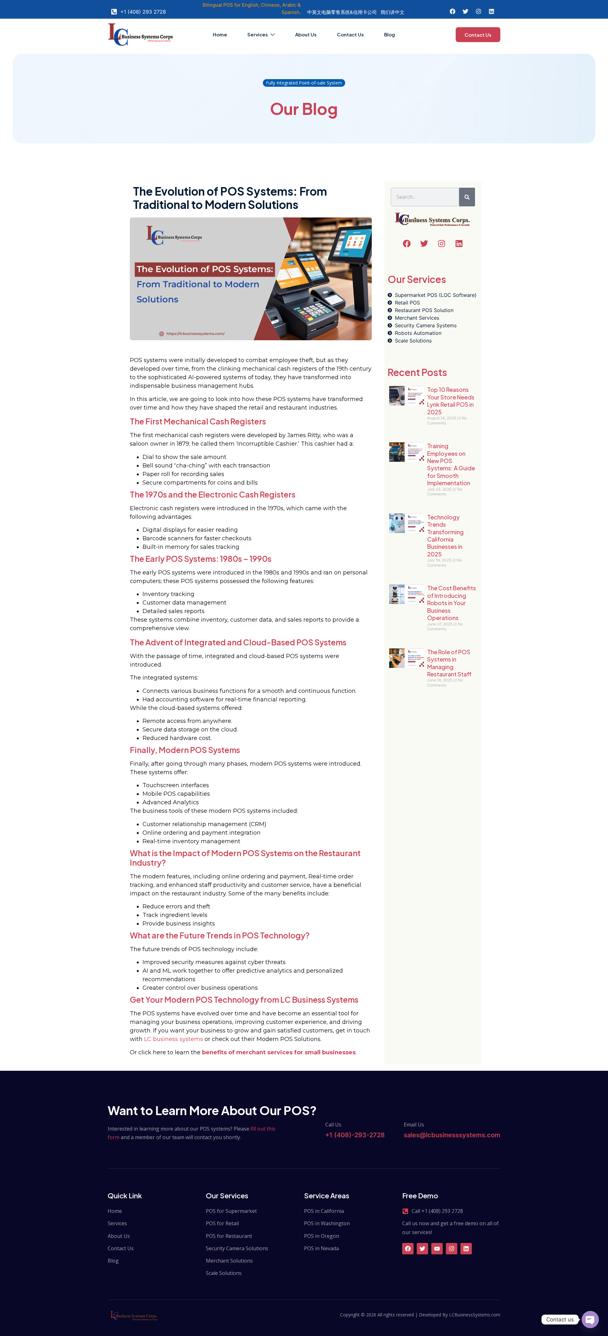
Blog (389, 34)
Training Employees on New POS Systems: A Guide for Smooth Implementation (451, 464)
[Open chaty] (590, 1319)
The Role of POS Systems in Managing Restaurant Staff (449, 663)
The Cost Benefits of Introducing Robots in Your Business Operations (451, 602)
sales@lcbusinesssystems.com (452, 1135)
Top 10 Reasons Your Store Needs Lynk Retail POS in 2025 (450, 400)
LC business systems (173, 1039)
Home (220, 34)
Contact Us (350, 34)
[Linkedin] (466, 1248)
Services (257, 34)
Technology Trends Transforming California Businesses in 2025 (445, 535)
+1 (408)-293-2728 (355, 1135)
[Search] (467, 197)
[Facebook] (408, 1248)
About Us (306, 34)
